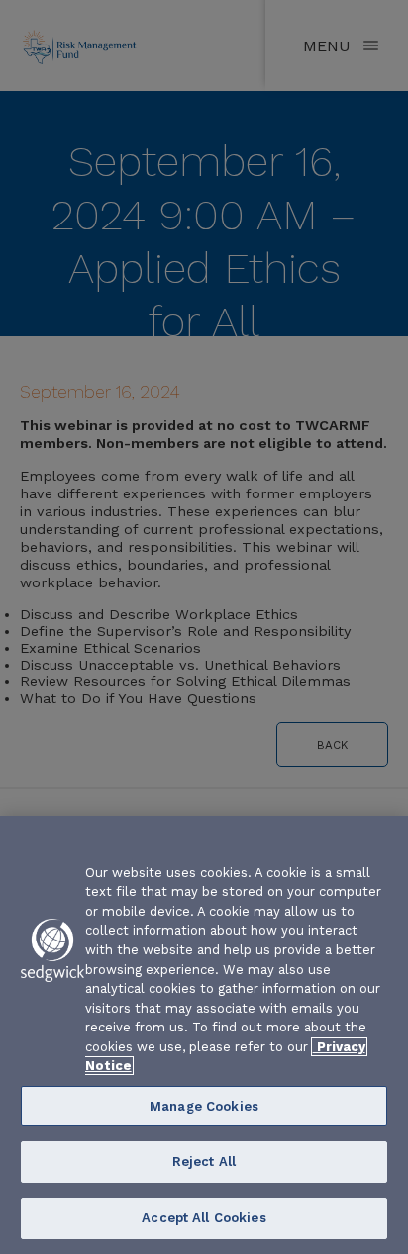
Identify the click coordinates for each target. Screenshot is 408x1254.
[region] (204, 1035)
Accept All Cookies (203, 1217)
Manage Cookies (204, 1106)
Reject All (204, 1161)
